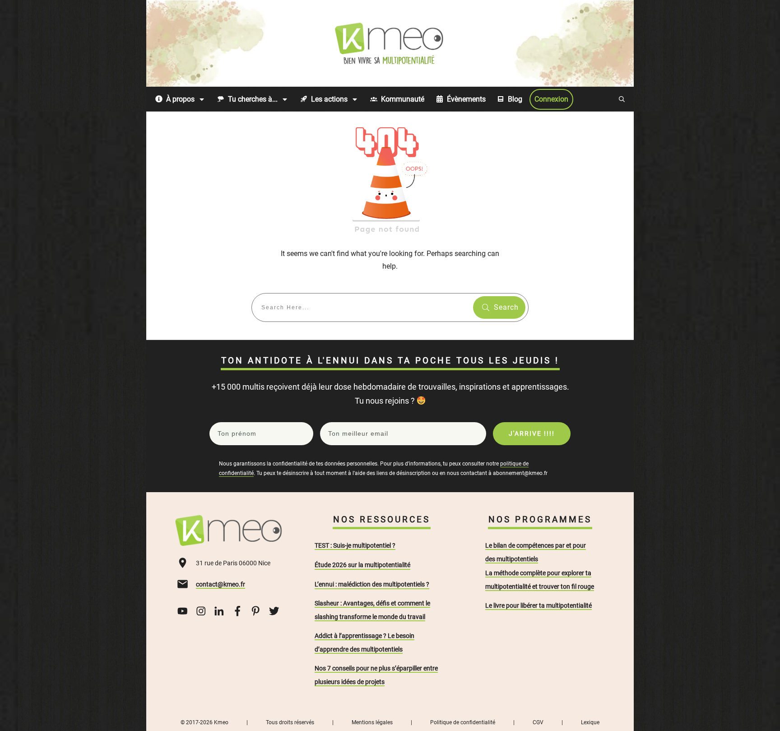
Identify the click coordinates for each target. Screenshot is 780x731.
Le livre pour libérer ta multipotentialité (538, 605)
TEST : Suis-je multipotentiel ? (355, 545)
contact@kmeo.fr (220, 584)
